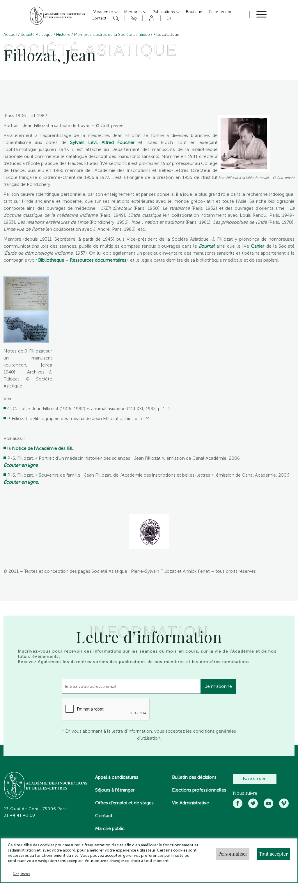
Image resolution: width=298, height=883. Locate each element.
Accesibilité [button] (133, 18)
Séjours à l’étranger (114, 790)
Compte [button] (150, 18)
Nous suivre (245, 793)
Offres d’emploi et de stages (124, 803)
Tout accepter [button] (273, 854)
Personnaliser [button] (232, 854)
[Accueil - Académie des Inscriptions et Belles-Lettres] (45, 786)
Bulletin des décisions (194, 777)
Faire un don (254, 778)
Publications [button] (164, 11)
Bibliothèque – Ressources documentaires (82, 260)
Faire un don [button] (221, 11)
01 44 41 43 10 (19, 815)
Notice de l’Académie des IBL (43, 448)
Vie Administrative (190, 803)
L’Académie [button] (102, 11)
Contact (104, 815)
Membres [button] (133, 11)
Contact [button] (98, 18)
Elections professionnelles (199, 790)
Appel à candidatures (116, 777)
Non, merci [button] (21, 874)
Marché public (110, 828)
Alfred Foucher (118, 142)
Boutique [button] (194, 11)
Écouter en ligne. (21, 482)
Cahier (256, 246)
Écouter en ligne (20, 465)
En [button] (168, 18)
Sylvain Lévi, (84, 142)
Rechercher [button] (115, 18)
